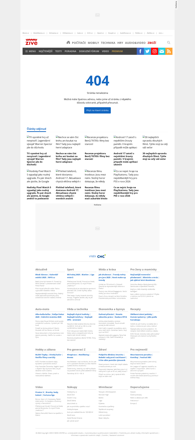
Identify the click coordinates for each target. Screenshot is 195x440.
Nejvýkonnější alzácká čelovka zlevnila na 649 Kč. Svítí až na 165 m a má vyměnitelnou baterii (81, 326)
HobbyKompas (72, 409)
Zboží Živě (71, 395)
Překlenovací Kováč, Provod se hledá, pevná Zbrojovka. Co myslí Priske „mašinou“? (81, 283)
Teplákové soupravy (106, 409)
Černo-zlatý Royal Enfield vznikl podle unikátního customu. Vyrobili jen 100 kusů (49, 323)
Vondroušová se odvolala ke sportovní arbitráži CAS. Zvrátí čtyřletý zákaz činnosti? (81, 290)
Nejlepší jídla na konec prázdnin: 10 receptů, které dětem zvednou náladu (144, 330)
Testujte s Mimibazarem (107, 392)
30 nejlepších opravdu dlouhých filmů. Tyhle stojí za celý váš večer (155, 156)
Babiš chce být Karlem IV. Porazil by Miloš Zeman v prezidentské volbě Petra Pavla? (48, 283)
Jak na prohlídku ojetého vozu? (78, 406)
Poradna (70, 51)
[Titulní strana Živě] (68, 42)
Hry (120, 43)
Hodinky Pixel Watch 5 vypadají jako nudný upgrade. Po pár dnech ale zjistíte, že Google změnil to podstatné (39, 193)
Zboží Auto (71, 415)
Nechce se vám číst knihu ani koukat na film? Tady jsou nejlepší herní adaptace (68, 157)
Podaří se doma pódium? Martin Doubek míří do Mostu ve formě (47, 329)
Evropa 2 (133, 403)
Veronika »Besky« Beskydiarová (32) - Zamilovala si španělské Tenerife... (143, 285)
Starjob (133, 392)
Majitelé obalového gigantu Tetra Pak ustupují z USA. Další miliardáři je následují (112, 337)
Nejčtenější (45, 51)
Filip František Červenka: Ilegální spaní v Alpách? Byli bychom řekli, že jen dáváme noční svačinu (49, 368)
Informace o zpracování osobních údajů (85, 435)
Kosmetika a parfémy (106, 406)
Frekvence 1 (134, 400)
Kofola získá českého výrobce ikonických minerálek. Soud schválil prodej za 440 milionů (112, 323)
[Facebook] (140, 51)
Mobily (93, 43)
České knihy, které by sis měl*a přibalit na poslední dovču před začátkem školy (81, 369)
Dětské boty (103, 412)
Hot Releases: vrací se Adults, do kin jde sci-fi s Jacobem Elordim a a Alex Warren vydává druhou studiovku (81, 363)
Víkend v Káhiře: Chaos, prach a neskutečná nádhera (47, 374)
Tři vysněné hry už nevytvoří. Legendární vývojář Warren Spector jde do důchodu (39, 159)
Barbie (101, 398)
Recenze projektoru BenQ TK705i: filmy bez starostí (97, 156)
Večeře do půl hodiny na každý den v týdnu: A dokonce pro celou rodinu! (144, 325)
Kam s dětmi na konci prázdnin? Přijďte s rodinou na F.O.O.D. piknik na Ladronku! (144, 296)
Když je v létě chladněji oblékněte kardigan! (142, 290)
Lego (100, 400)
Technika (108, 43)
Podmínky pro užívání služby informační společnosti (138, 433)
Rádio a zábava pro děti (139, 398)
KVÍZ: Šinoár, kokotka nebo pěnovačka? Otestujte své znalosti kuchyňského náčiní (144, 336)
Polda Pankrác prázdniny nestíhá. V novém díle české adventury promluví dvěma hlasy (144, 375)
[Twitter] (147, 51)
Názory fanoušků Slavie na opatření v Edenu (49, 414)
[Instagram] (154, 51)
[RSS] (168, 51)
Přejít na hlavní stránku (97, 110)
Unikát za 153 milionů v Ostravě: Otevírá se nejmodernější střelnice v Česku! (112, 286)
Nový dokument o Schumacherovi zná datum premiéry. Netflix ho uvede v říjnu (49, 335)
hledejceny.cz (72, 392)
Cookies (105, 435)
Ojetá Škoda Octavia (74, 418)
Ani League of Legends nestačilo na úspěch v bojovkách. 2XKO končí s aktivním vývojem (143, 368)
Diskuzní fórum (89, 51)
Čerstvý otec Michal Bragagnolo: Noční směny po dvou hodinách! (113, 292)
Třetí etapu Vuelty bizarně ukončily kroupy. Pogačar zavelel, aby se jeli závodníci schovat (80, 297)
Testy (58, 51)
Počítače (79, 43)
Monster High (104, 395)
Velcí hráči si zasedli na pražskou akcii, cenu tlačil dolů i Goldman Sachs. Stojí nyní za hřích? (113, 330)
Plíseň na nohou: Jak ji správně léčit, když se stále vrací (112, 375)
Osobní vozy (71, 398)
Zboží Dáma (71, 400)
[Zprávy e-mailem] (161, 51)
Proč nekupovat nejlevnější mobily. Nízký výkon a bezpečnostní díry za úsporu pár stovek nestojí (80, 333)
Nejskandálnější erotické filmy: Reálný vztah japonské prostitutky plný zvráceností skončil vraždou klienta (49, 295)
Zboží (152, 43)
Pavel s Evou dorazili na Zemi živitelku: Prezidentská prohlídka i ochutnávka (113, 297)
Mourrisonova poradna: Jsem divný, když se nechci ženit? (143, 362)
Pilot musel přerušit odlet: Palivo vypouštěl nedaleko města (47, 289)
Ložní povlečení (104, 415)
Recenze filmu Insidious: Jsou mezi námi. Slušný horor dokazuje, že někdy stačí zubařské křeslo (96, 193)
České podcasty (136, 395)
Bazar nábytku (104, 418)
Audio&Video (135, 43)
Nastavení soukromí (116, 435)
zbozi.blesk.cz (72, 403)
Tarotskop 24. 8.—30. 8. (75, 373)
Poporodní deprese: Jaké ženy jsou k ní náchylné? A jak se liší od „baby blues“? (113, 370)
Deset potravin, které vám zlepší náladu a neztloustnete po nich (113, 365)
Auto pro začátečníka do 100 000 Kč (80, 412)
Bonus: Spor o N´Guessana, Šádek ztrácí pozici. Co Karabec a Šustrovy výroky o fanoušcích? (48, 401)
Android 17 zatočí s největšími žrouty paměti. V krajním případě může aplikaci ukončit (126, 159)
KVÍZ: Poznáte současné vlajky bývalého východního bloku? (46, 362)
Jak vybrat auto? (73, 421)
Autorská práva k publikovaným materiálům (101, 433)
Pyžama (101, 403)
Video (105, 51)
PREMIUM (117, 51)
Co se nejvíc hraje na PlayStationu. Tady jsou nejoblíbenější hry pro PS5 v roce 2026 (126, 191)
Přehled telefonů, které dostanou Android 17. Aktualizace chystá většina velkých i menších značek (68, 193)
